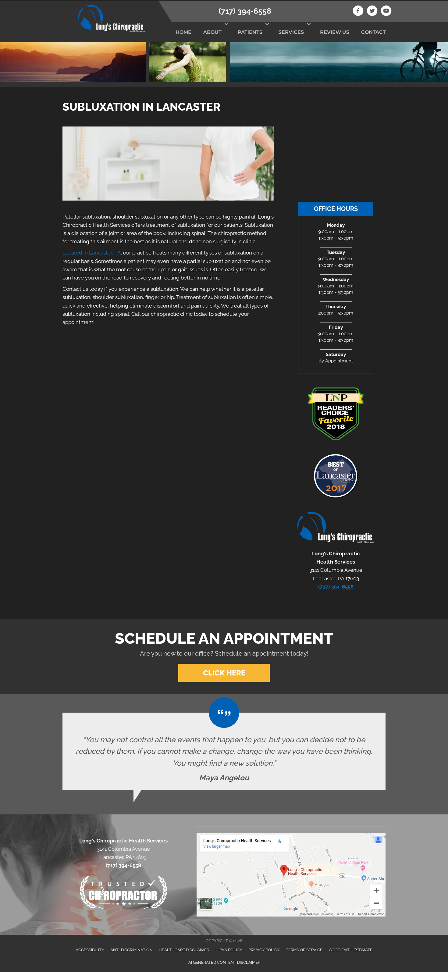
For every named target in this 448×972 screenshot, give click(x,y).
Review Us (334, 32)
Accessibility (90, 950)
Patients (250, 32)
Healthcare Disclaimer (184, 950)
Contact (373, 32)
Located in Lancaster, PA (91, 253)
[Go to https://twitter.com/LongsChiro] (372, 11)
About (212, 32)
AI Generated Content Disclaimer (224, 962)
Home (183, 32)
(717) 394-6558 (245, 11)
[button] (227, 24)
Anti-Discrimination (131, 950)
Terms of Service (304, 950)
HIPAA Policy (228, 950)
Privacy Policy (263, 950)
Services (291, 32)
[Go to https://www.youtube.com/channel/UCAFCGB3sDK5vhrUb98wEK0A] (386, 11)
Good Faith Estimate (350, 950)
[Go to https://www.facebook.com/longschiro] (358, 11)
